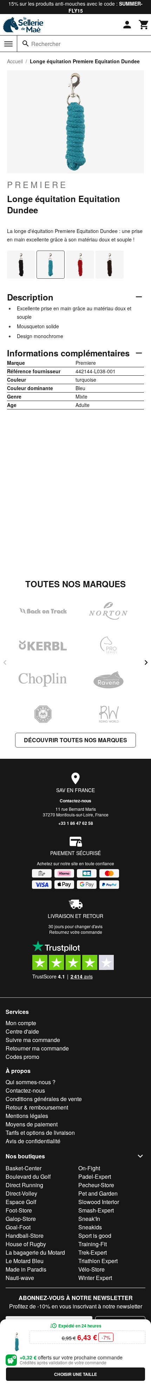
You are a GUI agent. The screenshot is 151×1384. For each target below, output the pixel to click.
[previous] (5, 662)
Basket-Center (23, 1168)
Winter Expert (95, 1278)
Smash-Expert (96, 1210)
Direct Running (24, 1185)
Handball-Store (25, 1235)
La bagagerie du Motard (35, 1252)
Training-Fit (92, 1244)
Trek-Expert (92, 1252)
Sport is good (94, 1235)
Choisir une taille (75, 1374)
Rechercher (45, 44)
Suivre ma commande (33, 1040)
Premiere (37, 184)
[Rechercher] (25, 43)
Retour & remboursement (37, 1107)
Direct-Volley (21, 1193)
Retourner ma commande (37, 1048)
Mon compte (21, 1023)
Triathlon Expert (98, 1261)
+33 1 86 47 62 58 (75, 823)
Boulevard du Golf (28, 1176)
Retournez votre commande (75, 932)
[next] (146, 662)
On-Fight (89, 1168)
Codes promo (22, 1057)
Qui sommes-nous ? (30, 1082)
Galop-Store (21, 1219)
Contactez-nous (75, 800)
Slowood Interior (98, 1202)
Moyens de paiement (32, 1124)
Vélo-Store (91, 1269)
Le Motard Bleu (25, 1261)
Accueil (15, 61)
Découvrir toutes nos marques (75, 740)
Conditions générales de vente (44, 1099)
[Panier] (144, 24)
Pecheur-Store (96, 1185)
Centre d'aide (22, 1031)
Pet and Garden (98, 1193)
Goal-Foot (18, 1227)
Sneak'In (89, 1219)
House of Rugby (26, 1244)
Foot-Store (19, 1210)
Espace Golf (21, 1202)
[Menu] (8, 43)
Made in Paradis (26, 1269)
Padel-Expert (94, 1176)
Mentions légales (27, 1116)
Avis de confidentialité (33, 1141)
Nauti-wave (20, 1278)
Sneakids (90, 1227)
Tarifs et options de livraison (40, 1132)
